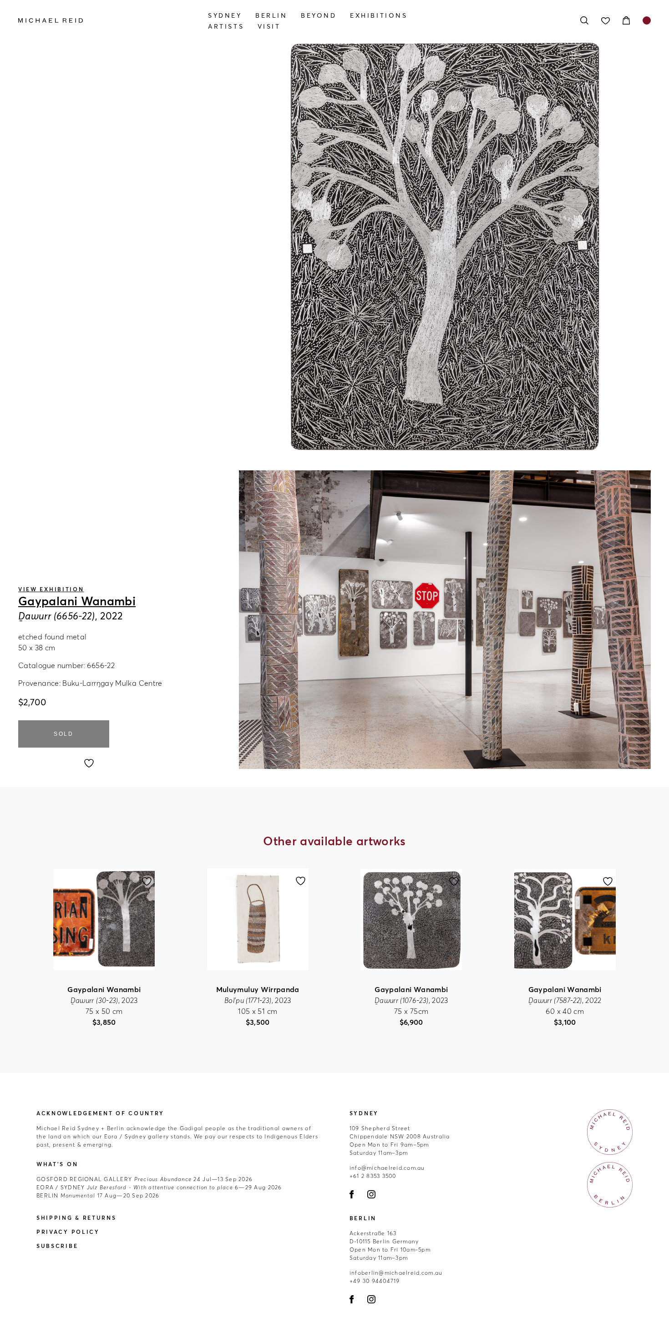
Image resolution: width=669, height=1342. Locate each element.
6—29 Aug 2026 (159, 1187)
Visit (269, 26)
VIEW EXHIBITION (51, 589)
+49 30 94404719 (375, 1280)
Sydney (225, 15)
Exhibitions (379, 15)
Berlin (271, 15)
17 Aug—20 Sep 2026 (97, 1195)
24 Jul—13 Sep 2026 (144, 1179)
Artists (226, 26)
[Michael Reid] (113, 20)
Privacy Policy (68, 1231)
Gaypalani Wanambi (77, 601)
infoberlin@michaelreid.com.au (396, 1272)
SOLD (64, 734)
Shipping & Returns (76, 1217)
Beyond (319, 15)
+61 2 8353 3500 (373, 1175)
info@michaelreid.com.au (387, 1167)
